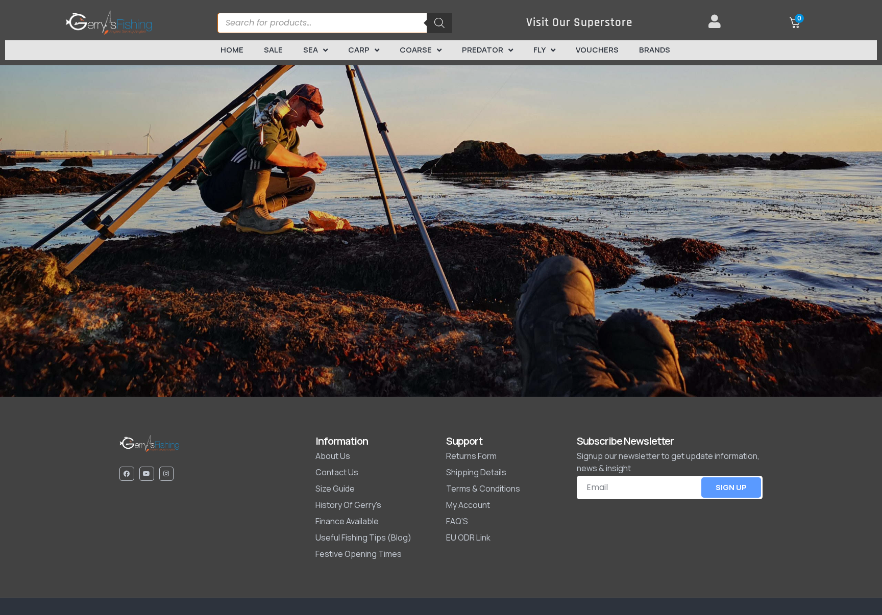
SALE (273, 49)
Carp (359, 49)
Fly (539, 49)
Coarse (416, 49)
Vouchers (597, 49)
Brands (654, 49)
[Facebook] (126, 474)
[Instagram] (166, 474)
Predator (482, 49)
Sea (310, 49)
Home (231, 49)
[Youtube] (146, 474)
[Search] (439, 23)
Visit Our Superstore (579, 22)
